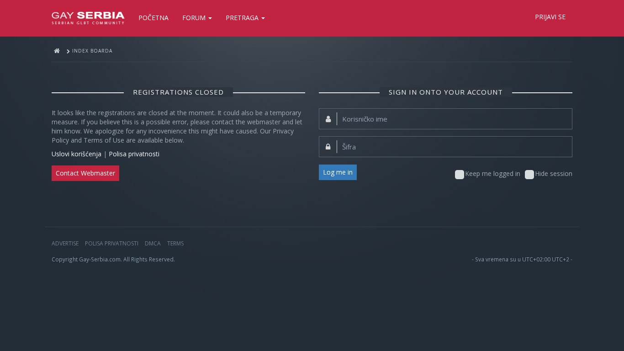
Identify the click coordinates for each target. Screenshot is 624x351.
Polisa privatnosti (134, 153)
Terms (175, 243)
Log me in (338, 172)
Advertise (65, 243)
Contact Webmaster (85, 173)
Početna (153, 17)
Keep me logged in (492, 173)
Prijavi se (550, 16)
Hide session (553, 173)
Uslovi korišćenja (76, 153)
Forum (194, 17)
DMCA (153, 243)
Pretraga (243, 17)
